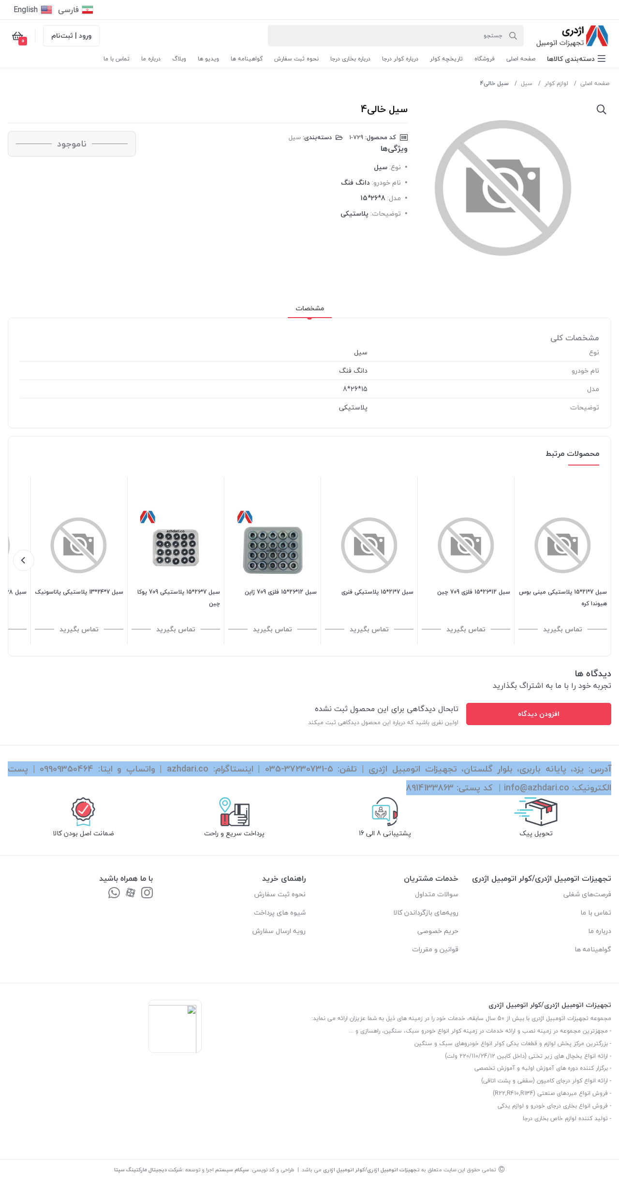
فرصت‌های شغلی (587, 894)
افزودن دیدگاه (539, 714)
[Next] (23, 560)
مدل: (394, 198)
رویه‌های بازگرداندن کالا (425, 912)
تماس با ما (595, 912)
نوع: (395, 167)
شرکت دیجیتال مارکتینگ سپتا (148, 1169)
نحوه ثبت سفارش (280, 894)
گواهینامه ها (593, 949)
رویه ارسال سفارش (279, 931)
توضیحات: (385, 213)
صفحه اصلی (594, 83)
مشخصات (309, 308)
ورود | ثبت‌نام (71, 35)
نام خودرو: (386, 182)
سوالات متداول (436, 894)
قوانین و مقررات (435, 949)
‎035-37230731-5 (299, 768)
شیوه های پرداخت (280, 912)
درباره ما (599, 931)
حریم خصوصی (437, 931)
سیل (526, 83)
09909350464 (66, 768)
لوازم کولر (556, 83)
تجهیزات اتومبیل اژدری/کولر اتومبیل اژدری (371, 1169)
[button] (576, 59)
